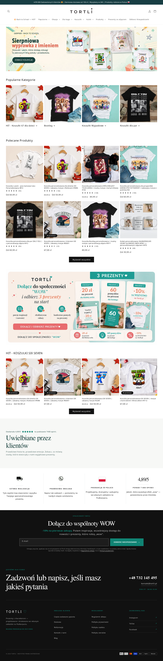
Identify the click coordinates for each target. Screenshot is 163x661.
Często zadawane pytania (64, 617)
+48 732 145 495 (143, 577)
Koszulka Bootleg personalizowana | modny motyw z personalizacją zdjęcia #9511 (99, 242)
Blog (56, 638)
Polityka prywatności (100, 622)
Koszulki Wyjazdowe (93, 125)
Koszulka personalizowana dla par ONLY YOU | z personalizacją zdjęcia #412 (24, 242)
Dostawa (57, 622)
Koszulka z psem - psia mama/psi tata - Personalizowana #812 (21, 187)
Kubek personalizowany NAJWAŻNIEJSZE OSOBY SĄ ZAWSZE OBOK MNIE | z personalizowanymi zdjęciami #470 (135, 243)
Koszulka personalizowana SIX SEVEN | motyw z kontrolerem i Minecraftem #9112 (138, 400)
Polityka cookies (98, 627)
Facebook (133, 629)
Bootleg (48, 125)
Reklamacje (58, 627)
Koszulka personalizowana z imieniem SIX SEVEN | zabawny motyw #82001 (60, 242)
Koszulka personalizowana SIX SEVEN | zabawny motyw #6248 (97, 400)
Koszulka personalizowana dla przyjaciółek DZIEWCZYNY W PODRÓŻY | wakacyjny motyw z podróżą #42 (138, 188)
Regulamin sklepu (99, 617)
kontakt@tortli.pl (149, 583)
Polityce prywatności (107, 551)
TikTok (131, 624)
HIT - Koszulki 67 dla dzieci (20, 125)
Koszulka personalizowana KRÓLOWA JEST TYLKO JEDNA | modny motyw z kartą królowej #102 (100, 188)
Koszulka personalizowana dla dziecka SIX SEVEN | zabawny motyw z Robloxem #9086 (61, 187)
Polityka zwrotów (99, 633)
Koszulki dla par (128, 125)
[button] (8, 11)
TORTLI (16, 611)
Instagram (133, 618)
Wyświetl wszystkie (81, 259)
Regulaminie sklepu (88, 551)
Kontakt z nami (60, 633)
